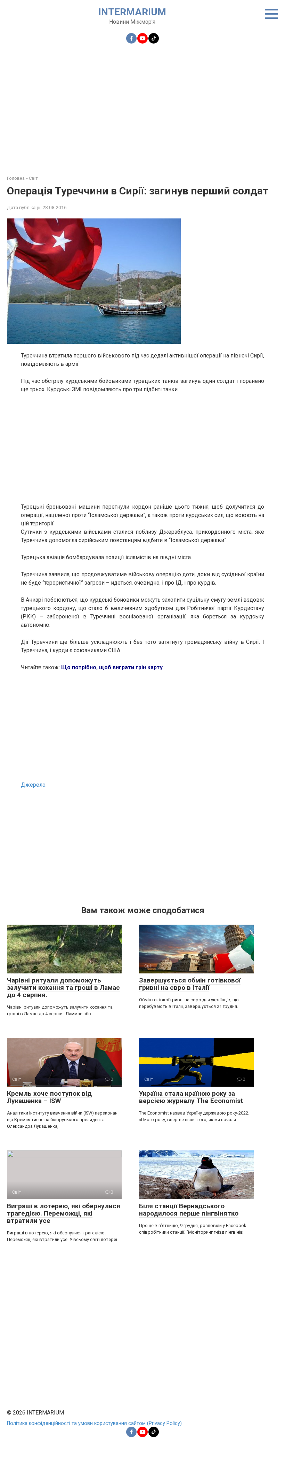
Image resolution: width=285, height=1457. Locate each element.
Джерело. (34, 784)
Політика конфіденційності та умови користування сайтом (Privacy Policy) (94, 1423)
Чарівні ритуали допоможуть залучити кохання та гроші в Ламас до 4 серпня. (63, 987)
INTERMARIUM (132, 12)
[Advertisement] (142, 105)
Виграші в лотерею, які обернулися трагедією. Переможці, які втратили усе (63, 1213)
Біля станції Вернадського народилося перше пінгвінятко (188, 1209)
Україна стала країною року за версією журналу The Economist (191, 1097)
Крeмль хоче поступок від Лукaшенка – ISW (49, 1097)
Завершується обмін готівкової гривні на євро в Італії (190, 984)
